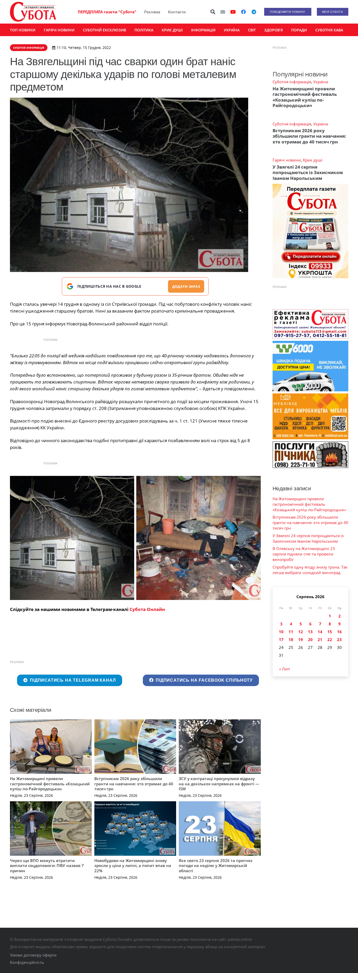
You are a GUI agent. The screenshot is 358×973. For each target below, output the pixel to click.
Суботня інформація (292, 81)
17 (281, 639)
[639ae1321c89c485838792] (198, 538)
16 (339, 631)
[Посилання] (33, 12)
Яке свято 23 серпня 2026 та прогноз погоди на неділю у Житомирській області (215, 865)
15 (329, 631)
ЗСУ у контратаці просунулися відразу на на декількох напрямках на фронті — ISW (219, 783)
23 (339, 639)
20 (310, 639)
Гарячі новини (287, 160)
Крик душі (312, 160)
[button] (213, 11)
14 (320, 631)
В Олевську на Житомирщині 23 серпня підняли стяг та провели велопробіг (304, 554)
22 (329, 639)
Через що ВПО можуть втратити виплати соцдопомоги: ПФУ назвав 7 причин (47, 865)
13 (310, 631)
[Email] (222, 11)
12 (300, 631)
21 (320, 639)
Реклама (152, 11)
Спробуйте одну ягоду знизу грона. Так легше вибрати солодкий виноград (310, 569)
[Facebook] (243, 11)
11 (291, 631)
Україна (320, 81)
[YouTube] (233, 11)
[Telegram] (254, 11)
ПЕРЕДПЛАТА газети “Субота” (107, 11)
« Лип (284, 668)
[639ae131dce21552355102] (72, 538)
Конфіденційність (27, 962)
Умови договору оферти (33, 955)
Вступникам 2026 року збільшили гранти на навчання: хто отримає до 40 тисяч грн (133, 783)
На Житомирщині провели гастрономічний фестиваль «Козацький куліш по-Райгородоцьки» (50, 783)
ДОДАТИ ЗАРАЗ (186, 286)
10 (281, 631)
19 (300, 639)
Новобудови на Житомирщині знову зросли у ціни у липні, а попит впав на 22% (132, 865)
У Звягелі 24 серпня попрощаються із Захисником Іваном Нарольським (308, 172)
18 (291, 639)
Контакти (177, 11)
